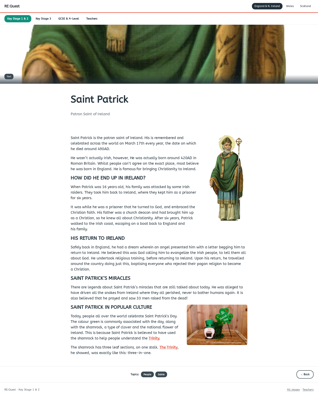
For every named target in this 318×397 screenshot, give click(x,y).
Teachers (91, 18)
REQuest (12, 6)
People (147, 374)
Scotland (305, 6)
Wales (290, 6)
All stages (293, 389)
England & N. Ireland (267, 6)
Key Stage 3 (43, 18)
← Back (305, 374)
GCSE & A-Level (68, 18)
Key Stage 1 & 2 (17, 18)
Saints (161, 374)
